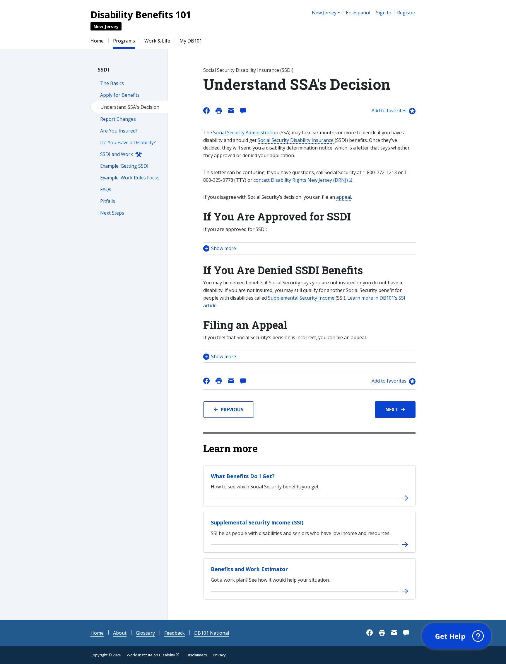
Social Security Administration (245, 132)
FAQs (105, 189)
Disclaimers (197, 655)
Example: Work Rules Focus (130, 177)
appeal (343, 197)
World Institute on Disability (151, 655)
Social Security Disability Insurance (296, 140)
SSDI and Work (116, 154)
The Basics (112, 83)
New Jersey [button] (324, 12)
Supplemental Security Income (301, 298)
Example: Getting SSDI (124, 166)
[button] (309, 248)
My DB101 (191, 41)
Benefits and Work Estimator (249, 569)
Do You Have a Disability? (128, 142)
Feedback (174, 633)
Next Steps (112, 213)
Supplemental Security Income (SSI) (257, 522)
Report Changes (118, 119)
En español (358, 12)
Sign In (383, 12)
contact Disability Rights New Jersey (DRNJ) (301, 180)
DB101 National (211, 633)
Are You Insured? (119, 131)
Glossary (145, 633)
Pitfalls (107, 201)
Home (97, 41)
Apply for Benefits (120, 95)
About (119, 633)
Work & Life (157, 41)
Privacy (219, 655)
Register (406, 12)
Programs (124, 41)
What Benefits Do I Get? (243, 476)
